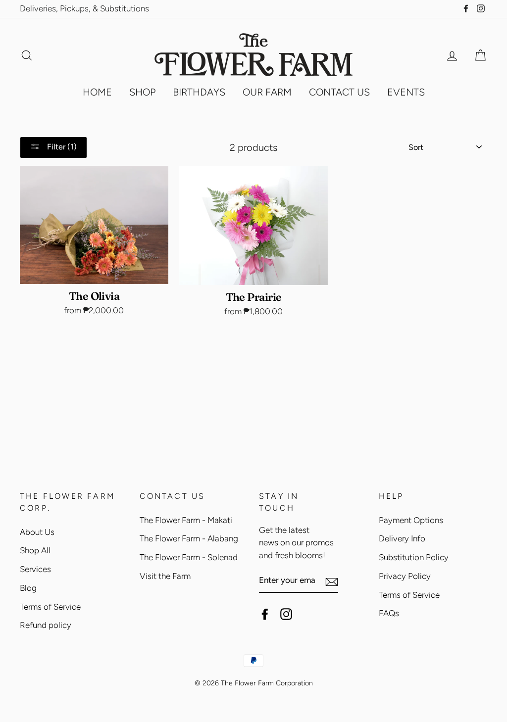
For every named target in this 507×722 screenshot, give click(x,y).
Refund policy (45, 625)
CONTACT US (339, 92)
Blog (28, 588)
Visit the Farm (165, 576)
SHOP (142, 92)
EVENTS (406, 92)
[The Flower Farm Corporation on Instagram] (286, 614)
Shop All (35, 550)
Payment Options (411, 520)
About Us (37, 532)
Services (35, 569)
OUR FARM (267, 92)
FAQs (389, 613)
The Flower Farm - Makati (186, 520)
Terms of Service (50, 607)
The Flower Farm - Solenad (189, 557)
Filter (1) (61, 146)
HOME (97, 92)
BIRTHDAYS (199, 92)
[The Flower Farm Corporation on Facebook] (265, 614)
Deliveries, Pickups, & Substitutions (84, 8)
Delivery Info (402, 538)
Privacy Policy (405, 576)
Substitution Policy (414, 557)
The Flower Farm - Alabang (189, 538)
